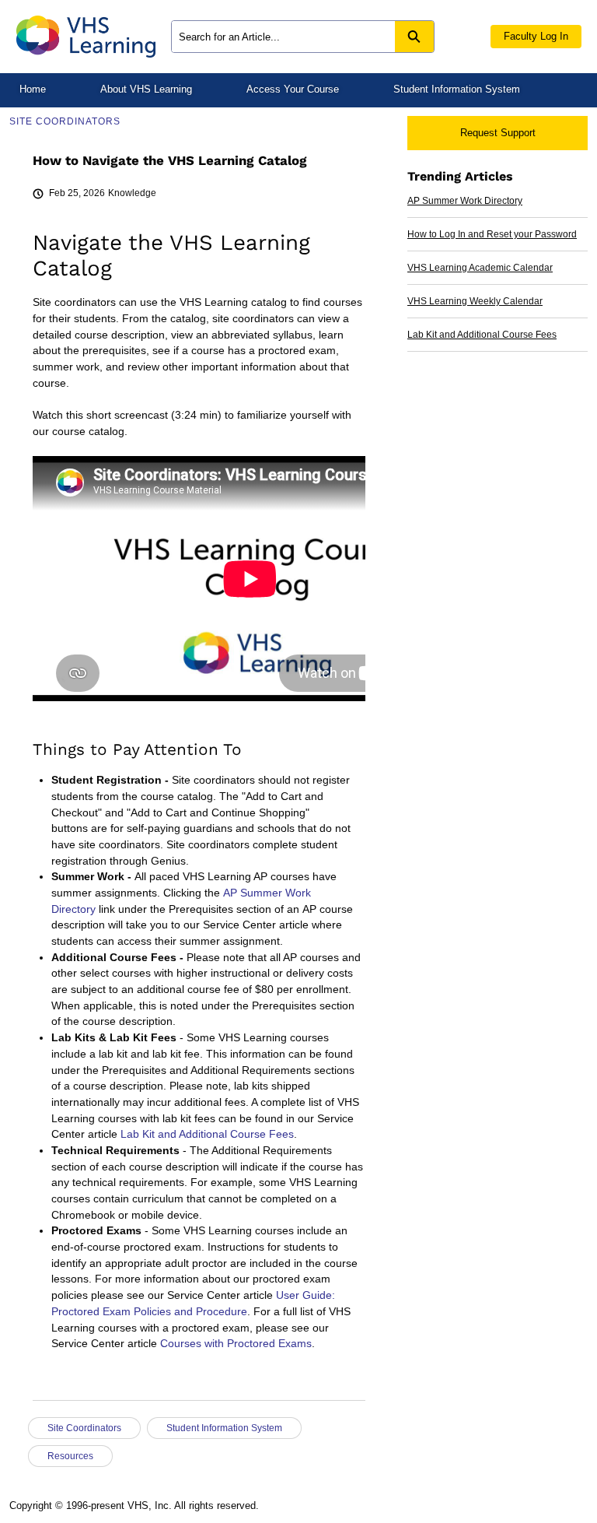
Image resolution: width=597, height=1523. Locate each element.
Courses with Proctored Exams (236, 1343)
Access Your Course (292, 89)
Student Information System (456, 89)
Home (32, 89)
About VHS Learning (146, 89)
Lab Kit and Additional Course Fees (207, 1134)
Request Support (498, 133)
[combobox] (283, 36)
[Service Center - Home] (85, 37)
